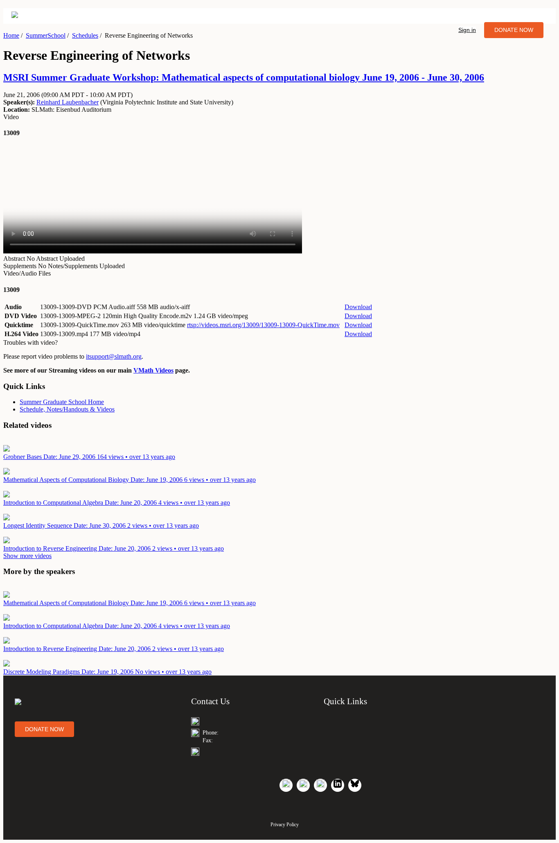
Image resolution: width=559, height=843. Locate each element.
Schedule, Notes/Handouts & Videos (67, 409)
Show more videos (27, 555)
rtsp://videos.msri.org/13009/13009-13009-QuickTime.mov (263, 324)
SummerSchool (45, 35)
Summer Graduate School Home (62, 401)
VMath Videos (153, 370)
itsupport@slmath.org (114, 356)
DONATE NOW (513, 30)
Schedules (85, 35)
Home (11, 35)
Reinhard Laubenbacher (67, 102)
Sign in (467, 30)
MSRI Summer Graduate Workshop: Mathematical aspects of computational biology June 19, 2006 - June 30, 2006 (243, 77)
